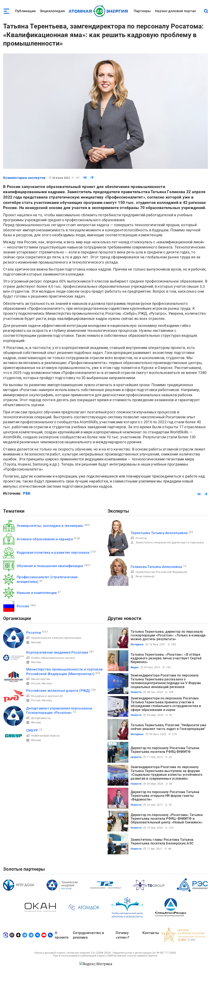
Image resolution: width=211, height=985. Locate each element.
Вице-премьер (145, 576)
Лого (99, 11)
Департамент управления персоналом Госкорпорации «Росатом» (59, 710)
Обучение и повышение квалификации (50, 566)
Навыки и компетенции (37, 593)
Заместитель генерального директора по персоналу (170, 542)
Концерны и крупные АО (47, 696)
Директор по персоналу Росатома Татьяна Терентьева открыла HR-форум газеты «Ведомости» (165, 796)
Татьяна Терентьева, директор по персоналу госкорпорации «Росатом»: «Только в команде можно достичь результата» (168, 635)
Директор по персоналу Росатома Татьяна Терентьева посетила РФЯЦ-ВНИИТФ (165, 750)
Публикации (25, 11)
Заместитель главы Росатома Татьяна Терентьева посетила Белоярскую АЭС (162, 841)
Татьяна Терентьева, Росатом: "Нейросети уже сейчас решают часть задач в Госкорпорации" (168, 727)
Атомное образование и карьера (45, 539)
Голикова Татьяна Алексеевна (156, 567)
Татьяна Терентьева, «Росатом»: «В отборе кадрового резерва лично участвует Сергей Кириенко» (166, 658)
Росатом (141, 538)
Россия (23, 606)
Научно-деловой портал (175, 11)
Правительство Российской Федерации (161, 571)
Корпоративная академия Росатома (57, 652)
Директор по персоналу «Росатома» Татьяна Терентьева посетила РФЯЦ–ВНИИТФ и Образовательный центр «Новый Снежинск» (167, 818)
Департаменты (41, 718)
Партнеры (142, 11)
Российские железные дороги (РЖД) (58, 690)
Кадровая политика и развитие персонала (53, 552)
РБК (26, 493)
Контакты (150, 933)
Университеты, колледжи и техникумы (50, 526)
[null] (85, 177)
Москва (36, 642)
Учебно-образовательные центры (53, 657)
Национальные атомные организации (56, 637)
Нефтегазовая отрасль (45, 735)
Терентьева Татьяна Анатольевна (159, 533)
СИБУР (32, 730)
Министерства (40, 679)
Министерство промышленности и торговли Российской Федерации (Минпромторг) (64, 671)
